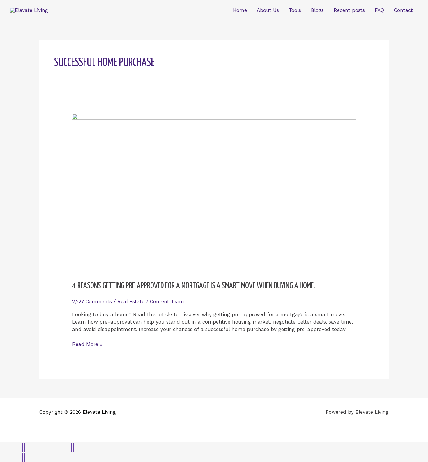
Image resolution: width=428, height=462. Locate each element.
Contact (403, 10)
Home (240, 10)
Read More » (87, 344)
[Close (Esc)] (84, 447)
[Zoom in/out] (11, 447)
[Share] (60, 447)
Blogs (317, 10)
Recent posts (349, 10)
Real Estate (130, 301)
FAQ (379, 10)
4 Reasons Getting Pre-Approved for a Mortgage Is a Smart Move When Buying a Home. (193, 286)
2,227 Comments (92, 301)
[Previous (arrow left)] (11, 457)
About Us (268, 10)
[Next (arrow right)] (35, 457)
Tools (295, 10)
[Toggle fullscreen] (35, 447)
